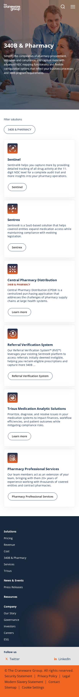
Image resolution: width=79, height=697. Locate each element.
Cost (6, 551)
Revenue (9, 545)
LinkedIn (64, 659)
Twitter (15, 659)
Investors (10, 626)
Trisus (8, 571)
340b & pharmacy (19, 129)
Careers (9, 633)
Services (9, 564)
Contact (54, 682)
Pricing (8, 538)
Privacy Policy (47, 676)
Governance (11, 620)
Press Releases (13, 587)
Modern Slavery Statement (24, 682)
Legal (66, 676)
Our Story (10, 613)
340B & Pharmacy (15, 558)
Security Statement (18, 676)
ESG (6, 639)
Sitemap (10, 687)
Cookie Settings (33, 687)
